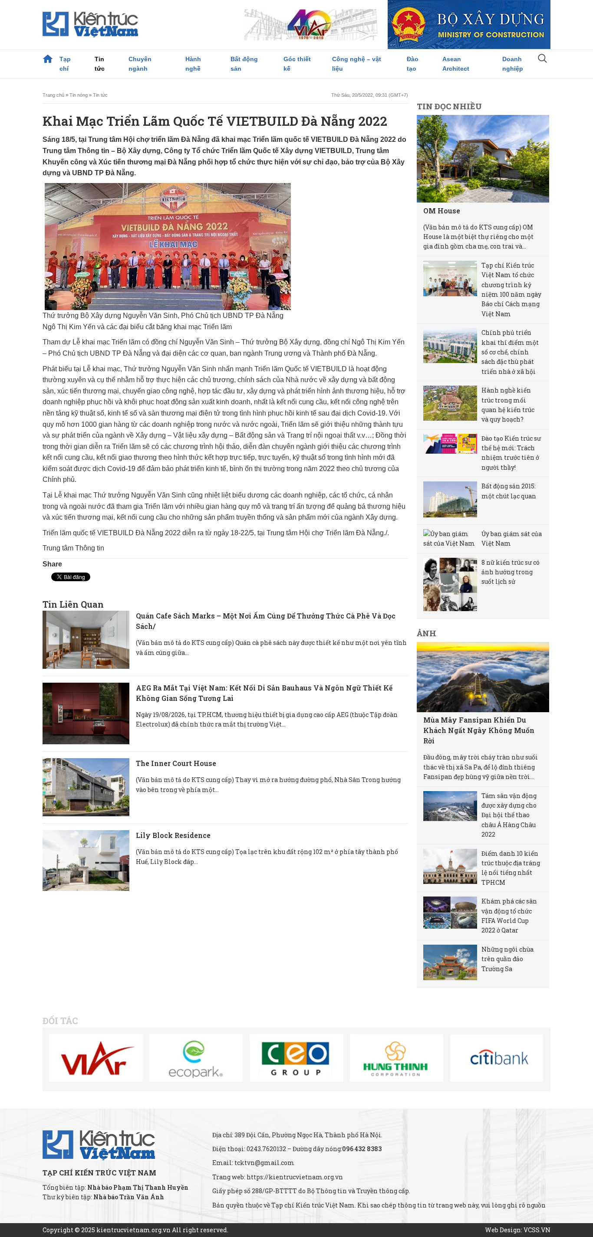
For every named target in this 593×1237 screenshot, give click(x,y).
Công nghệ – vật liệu (356, 64)
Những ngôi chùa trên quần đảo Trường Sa (507, 959)
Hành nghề (193, 64)
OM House (441, 210)
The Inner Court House (176, 763)
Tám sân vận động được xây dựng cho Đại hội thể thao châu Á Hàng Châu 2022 (509, 815)
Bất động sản (244, 64)
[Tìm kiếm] (542, 59)
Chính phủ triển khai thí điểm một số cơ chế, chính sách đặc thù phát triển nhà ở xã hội (510, 352)
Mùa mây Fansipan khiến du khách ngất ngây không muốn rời (478, 730)
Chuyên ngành (140, 64)
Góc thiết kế (297, 64)
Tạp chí (65, 64)
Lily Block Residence (173, 835)
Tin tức (100, 64)
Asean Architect (455, 64)
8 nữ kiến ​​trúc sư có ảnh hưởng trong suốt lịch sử (510, 572)
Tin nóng (78, 95)
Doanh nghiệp (512, 64)
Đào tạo (412, 64)
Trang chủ (48, 59)
